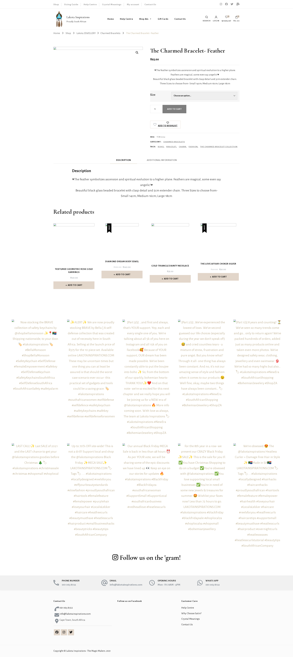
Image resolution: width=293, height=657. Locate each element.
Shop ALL (143, 19)
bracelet (171, 147)
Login (216, 21)
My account (133, 4)
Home (110, 19)
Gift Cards (163, 19)
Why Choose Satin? (191, 613)
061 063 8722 (69, 584)
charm (182, 147)
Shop (56, 4)
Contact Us (150, 4)
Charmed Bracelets (174, 142)
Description (123, 160)
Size (152, 94)
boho (161, 147)
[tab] (124, 160)
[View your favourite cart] (226, 18)
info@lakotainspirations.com (126, 584)
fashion (193, 147)
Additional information (162, 160)
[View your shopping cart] (236, 18)
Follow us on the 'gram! (150, 557)
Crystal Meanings (111, 4)
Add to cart (174, 109)
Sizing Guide (71, 4)
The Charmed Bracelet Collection (218, 147)
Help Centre (90, 4)
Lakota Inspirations (78, 17)
